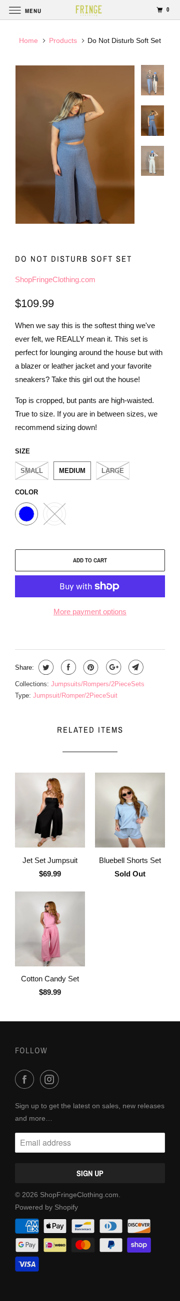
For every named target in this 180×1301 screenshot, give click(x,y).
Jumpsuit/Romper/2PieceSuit (75, 695)
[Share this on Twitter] (45, 667)
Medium (72, 470)
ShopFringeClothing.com (55, 279)
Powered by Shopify (46, 1207)
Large (113, 470)
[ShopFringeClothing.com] (90, 9)
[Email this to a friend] (135, 667)
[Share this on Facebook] (67, 667)
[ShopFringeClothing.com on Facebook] (26, 1079)
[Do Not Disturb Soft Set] (75, 144)
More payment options (90, 611)
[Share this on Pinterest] (89, 667)
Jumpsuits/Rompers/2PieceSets (97, 684)
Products (63, 40)
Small (31, 470)
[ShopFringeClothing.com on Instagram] (51, 1079)
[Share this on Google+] (112, 667)
